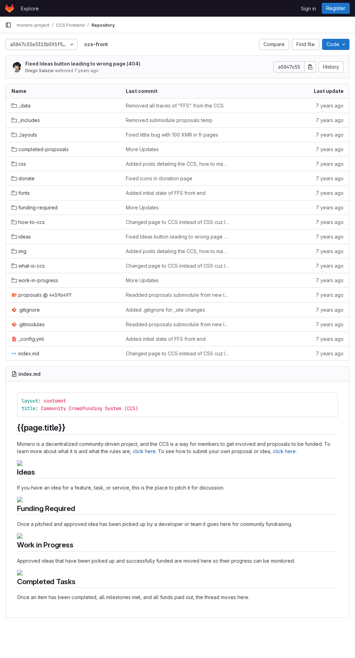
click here (144, 451)
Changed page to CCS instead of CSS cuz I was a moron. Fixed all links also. (177, 222)
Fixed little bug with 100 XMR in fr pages (172, 135)
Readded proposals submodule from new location (177, 295)
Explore (30, 8)
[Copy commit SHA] (310, 66)
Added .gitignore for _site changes (165, 310)
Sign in (308, 8)
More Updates (142, 149)
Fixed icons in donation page (159, 178)
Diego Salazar (39, 70)
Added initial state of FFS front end (166, 193)
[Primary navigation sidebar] (8, 25)
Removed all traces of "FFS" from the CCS (175, 106)
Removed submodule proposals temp (169, 120)
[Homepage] (9, 8)
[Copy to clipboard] (329, 400)
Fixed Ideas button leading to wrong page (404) (82, 64)
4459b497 (60, 295)
